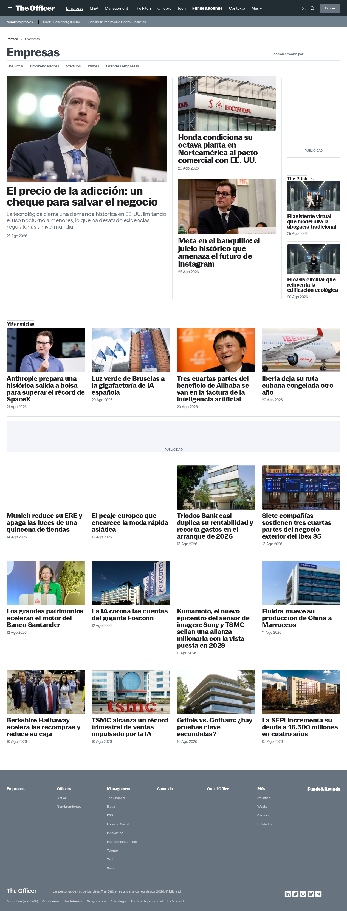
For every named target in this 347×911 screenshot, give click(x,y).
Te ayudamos (96, 901)
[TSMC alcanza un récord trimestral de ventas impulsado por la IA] (131, 692)
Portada (12, 39)
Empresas (15, 789)
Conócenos (50, 901)
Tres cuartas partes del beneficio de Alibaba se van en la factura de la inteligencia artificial (213, 389)
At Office (263, 797)
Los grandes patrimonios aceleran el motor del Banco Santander (45, 618)
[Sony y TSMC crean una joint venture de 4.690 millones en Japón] (216, 583)
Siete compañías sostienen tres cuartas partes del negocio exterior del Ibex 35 (296, 526)
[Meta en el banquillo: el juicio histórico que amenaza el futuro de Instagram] (227, 206)
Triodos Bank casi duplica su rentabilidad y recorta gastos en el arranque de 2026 (215, 526)
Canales (263, 815)
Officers (64, 789)
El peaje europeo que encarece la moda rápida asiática (130, 522)
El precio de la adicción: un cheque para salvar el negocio (82, 196)
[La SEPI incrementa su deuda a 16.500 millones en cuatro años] (301, 692)
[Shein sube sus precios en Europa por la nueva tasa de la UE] (131, 487)
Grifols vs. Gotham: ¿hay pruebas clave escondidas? (214, 727)
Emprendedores (44, 66)
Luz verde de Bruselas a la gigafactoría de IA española (128, 385)
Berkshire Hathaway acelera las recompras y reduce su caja (43, 727)
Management (119, 789)
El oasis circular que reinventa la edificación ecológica (312, 285)
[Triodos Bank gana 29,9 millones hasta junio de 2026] (216, 487)
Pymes (93, 66)
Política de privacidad (147, 901)
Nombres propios (20, 22)
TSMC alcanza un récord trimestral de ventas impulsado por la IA (130, 727)
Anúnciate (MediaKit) (22, 901)
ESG (110, 815)
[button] (10, 8)
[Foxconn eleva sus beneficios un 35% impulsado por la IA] (131, 583)
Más (261, 789)
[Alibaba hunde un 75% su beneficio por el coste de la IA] (216, 350)
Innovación (115, 833)
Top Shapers (116, 797)
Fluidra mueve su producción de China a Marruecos (297, 618)
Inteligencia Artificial (122, 841)
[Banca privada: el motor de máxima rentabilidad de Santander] (46, 583)
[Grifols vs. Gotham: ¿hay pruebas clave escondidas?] (216, 692)
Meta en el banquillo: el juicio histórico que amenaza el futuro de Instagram (219, 252)
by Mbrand (175, 901)
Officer (330, 8)
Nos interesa (73, 901)
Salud (111, 868)
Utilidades (264, 824)
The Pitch (15, 66)
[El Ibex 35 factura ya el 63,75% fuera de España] (301, 487)
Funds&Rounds (323, 789)
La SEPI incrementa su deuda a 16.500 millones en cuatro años (300, 727)
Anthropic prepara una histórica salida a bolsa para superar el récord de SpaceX (46, 389)
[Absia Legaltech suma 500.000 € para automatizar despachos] (313, 196)
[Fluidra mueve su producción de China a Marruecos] (301, 583)
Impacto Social (118, 824)
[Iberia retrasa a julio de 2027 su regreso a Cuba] (301, 350)
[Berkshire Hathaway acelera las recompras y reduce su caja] (46, 692)
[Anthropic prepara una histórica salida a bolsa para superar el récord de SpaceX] (46, 350)
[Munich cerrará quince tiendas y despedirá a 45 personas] (46, 487)
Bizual (111, 806)
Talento (112, 850)
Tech (110, 859)
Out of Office (218, 789)
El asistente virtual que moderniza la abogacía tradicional (311, 221)
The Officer (21, 890)
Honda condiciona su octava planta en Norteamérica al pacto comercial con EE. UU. (218, 148)
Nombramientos (69, 806)
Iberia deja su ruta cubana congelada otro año (297, 385)
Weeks (262, 806)
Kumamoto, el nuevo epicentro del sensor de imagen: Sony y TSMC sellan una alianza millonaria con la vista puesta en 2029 (213, 628)
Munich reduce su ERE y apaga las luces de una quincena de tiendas (44, 522)
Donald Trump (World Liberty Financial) (117, 22)
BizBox (62, 797)
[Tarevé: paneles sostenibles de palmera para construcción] (313, 259)
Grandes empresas (122, 66)
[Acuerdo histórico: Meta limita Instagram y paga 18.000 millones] (87, 129)
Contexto (165, 789)
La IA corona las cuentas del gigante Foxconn (130, 614)
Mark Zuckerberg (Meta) (61, 22)
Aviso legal (118, 901)
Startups (73, 66)
